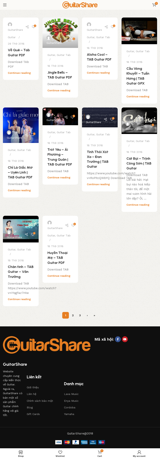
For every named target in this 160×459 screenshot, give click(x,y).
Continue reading (19, 72)
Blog (30, 407)
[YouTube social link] (125, 339)
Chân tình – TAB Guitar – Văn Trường (21, 272)
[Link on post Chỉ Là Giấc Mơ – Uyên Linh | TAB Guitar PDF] (21, 125)
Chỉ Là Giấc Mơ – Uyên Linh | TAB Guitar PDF (20, 172)
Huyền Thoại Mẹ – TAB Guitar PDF (57, 258)
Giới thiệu (33, 387)
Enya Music (71, 400)
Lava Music (71, 394)
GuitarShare (15, 29)
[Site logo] (80, 4)
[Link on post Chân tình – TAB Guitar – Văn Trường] (21, 229)
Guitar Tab (64, 54)
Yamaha (69, 414)
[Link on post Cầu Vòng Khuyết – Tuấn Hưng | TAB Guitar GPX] (139, 31)
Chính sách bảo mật (40, 400)
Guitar (12, 37)
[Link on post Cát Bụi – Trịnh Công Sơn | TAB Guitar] (139, 120)
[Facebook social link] (118, 339)
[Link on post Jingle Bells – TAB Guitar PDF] (60, 33)
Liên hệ (31, 394)
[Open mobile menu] (5, 5)
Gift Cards (33, 414)
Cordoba (69, 407)
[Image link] (47, 344)
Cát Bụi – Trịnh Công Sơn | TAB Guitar (138, 163)
